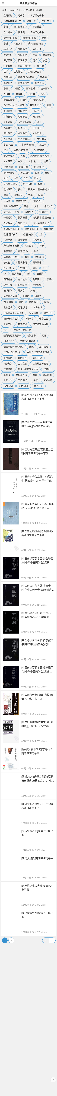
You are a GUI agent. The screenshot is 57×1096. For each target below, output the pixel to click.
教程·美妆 (28, 234)
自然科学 (22, 285)
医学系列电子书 (41, 223)
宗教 (43, 38)
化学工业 (43, 318)
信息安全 (16, 273)
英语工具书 (21, 374)
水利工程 (7, 324)
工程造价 (22, 363)
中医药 (17, 88)
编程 (35, 268)
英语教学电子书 (11, 229)
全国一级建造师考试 (13, 346)
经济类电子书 (37, 32)
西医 (43, 94)
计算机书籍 (21, 262)
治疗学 (31, 94)
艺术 (22, 156)
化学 (26, 178)
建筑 (31, 346)
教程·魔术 (48, 229)
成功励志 (22, 133)
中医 (5, 88)
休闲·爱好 (34, 301)
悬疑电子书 (35, 105)
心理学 (23, 99)
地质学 (21, 290)
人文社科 (7, 127)
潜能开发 (31, 21)
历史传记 (7, 133)
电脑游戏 (7, 307)
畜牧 (5, 26)
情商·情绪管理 (21, 150)
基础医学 (7, 82)
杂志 (35, 380)
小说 (5, 43)
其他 (21, 301)
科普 (41, 245)
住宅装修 (7, 369)
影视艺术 (23, 167)
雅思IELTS (8, 341)
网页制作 (7, 279)
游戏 (46, 301)
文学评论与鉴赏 (11, 212)
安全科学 (33, 313)
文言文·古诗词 (10, 184)
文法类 (6, 200)
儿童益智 (29, 245)
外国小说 (22, 49)
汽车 (5, 329)
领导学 (36, 111)
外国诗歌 (7, 217)
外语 (35, 54)
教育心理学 (38, 99)
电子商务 (37, 116)
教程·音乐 (23, 223)
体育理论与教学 (11, 257)
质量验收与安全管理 (28, 369)
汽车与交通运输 (40, 324)
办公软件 (22, 279)
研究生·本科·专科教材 (39, 189)
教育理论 (7, 189)
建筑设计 (48, 369)
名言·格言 (8, 144)
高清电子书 (15, 10)
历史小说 (7, 54)
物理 (16, 178)
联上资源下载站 (28, 3)
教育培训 (37, 200)
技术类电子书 (20, 26)
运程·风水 (23, 307)
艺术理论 (7, 161)
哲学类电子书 (37, 15)
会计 (39, 122)
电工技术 (22, 324)
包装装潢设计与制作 (13, 313)
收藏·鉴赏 (8, 167)
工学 (30, 195)
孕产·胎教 (23, 380)
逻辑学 (21, 15)
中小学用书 (38, 167)
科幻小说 (7, 49)
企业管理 (7, 122)
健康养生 (37, 26)
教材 (20, 189)
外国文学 (43, 212)
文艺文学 (7, 380)
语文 (36, 178)
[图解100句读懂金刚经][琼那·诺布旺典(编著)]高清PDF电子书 (37, 780)
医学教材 (30, 88)
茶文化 (6, 262)
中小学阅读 (9, 172)
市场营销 (7, 111)
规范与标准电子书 (12, 335)
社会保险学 (21, 200)
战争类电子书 (10, 38)
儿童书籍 (7, 240)
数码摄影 (7, 15)
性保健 (21, 32)
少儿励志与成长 (11, 245)
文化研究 (39, 257)
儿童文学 (22, 240)
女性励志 (41, 139)
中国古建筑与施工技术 (38, 352)
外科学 (6, 94)
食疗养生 (7, 32)
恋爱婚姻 (47, 374)
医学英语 (7, 60)
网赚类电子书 (29, 38)
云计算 (40, 273)
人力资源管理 (24, 122)
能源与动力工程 (11, 318)
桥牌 (35, 251)
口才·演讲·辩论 (26, 144)
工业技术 (37, 307)
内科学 (19, 94)
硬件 (29, 273)
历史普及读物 (10, 296)
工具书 (6, 374)
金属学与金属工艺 (22, 329)
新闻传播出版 (24, 66)
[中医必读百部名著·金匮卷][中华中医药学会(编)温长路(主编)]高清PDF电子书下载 (36, 589)
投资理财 (22, 217)
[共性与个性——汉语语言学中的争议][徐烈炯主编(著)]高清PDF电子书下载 (37, 426)
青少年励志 (9, 156)
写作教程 (37, 127)
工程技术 (7, 358)
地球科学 (7, 290)
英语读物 (24, 172)
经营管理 (22, 116)
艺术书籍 (48, 380)
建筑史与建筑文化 (12, 352)
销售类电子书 (31, 229)
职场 (5, 150)
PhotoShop (9, 268)
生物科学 (37, 285)
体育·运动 (23, 251)
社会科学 (7, 66)
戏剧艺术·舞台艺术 (39, 156)
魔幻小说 (22, 54)
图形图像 (37, 262)
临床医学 (45, 88)
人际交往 (7, 139)
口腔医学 (7, 77)
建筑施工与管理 (40, 363)
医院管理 (18, 71)
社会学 (40, 66)
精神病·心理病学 (26, 77)
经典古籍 (27, 10)
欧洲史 (38, 296)
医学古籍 (39, 82)
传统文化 (37, 240)
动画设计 (37, 279)
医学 (5, 71)
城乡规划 (7, 363)
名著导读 (29, 212)
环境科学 (29, 318)
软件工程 (7, 285)
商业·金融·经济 (10, 206)
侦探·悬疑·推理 (35, 43)
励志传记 (38, 386)
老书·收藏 (8, 301)
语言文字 (22, 127)
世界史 (25, 296)
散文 (35, 374)
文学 (36, 206)
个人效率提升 (24, 139)
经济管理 (18, 195)
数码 (49, 279)
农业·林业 (46, 21)
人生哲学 (37, 133)
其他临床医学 (34, 71)
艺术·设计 (33, 161)
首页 (4, 10)
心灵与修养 (38, 150)
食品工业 (48, 313)
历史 (32, 290)
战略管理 (22, 111)
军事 (27, 257)
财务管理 (7, 116)
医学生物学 (23, 82)
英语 (47, 172)
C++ (45, 268)
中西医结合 (9, 99)
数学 (5, 178)
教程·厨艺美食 (10, 234)
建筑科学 (22, 358)
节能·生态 (37, 358)
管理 (49, 105)
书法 (20, 161)
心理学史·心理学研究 (13, 105)
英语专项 (22, 60)
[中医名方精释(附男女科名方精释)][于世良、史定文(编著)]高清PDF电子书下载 (37, 726)
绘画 (46, 161)
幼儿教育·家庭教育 (42, 217)
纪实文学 (48, 206)
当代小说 (37, 49)
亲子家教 (7, 251)
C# (4, 273)
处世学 (42, 144)
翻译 (35, 60)
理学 (5, 195)
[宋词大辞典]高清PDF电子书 (37, 858)
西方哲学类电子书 (12, 21)
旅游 (45, 60)
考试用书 (31, 335)
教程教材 (7, 223)
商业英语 (47, 54)
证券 (26, 206)
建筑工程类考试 (27, 341)
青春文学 (18, 43)
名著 (37, 172)
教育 (40, 184)
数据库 (23, 268)
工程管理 (43, 346)
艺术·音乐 (23, 386)
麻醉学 (43, 77)
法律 (41, 234)
